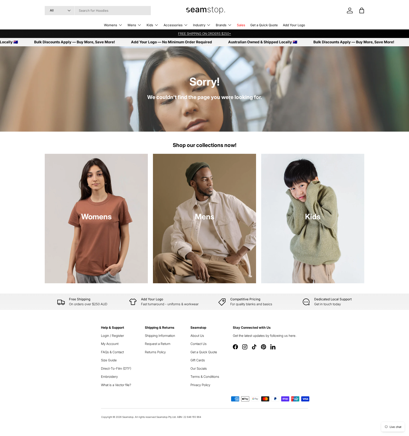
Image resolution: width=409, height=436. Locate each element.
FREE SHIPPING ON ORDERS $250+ (204, 34)
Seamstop (128, 417)
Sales (241, 25)
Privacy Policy (200, 385)
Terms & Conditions (204, 377)
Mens (132, 25)
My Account (109, 344)
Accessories (173, 25)
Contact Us (198, 344)
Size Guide (109, 360)
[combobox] (98, 10)
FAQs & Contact (112, 352)
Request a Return (157, 344)
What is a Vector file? (116, 385)
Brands (221, 25)
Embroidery (109, 377)
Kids (150, 25)
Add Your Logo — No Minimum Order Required (154, 42)
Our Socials (198, 368)
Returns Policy (155, 352)
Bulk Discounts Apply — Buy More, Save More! (57, 42)
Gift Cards (197, 360)
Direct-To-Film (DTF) (116, 368)
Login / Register (112, 336)
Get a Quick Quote (264, 25)
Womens (110, 25)
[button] (361, 10)
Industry (199, 25)
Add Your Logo (294, 25)
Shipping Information (160, 336)
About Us (197, 336)
